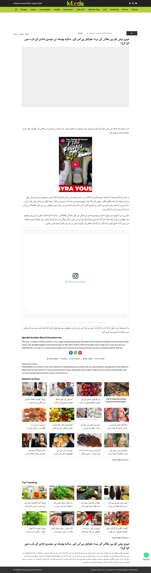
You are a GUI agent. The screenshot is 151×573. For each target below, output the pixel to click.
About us (101, 570)
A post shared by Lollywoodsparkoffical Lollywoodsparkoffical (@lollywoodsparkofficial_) (75, 322)
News (65, 359)
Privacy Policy (122, 570)
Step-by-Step (94, 9)
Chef (105, 9)
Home (93, 570)
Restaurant (68, 9)
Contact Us (110, 570)
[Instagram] (133, 3)
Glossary (135, 9)
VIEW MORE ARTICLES (120, 460)
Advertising (133, 570)
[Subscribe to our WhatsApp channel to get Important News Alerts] (146, 555)
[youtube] (136, 3)
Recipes (24, 9)
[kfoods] (75, 3)
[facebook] (130, 3)
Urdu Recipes (45, 9)
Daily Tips (80, 9)
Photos (125, 9)
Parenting (114, 9)
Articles (57, 9)
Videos (33, 9)
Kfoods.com (37, 570)
